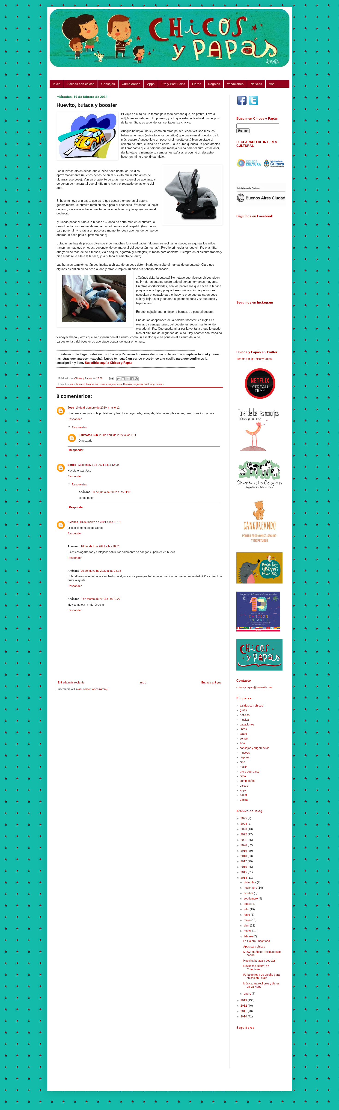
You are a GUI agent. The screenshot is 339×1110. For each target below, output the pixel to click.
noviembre (251, 887)
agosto (248, 903)
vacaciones (247, 724)
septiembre (251, 898)
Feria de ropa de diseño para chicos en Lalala (261, 976)
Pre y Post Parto (173, 84)
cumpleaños (247, 780)
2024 (244, 823)
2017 (244, 861)
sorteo (244, 738)
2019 (244, 850)
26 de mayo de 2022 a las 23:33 (101, 570)
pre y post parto (249, 771)
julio (247, 909)
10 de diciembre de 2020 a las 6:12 (97, 407)
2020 (244, 845)
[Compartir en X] (127, 378)
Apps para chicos (254, 946)
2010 (244, 1016)
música (244, 719)
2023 (244, 829)
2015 (244, 872)
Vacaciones (235, 84)
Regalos (214, 84)
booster (80, 384)
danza (244, 799)
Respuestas (79, 427)
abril (247, 925)
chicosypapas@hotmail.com (254, 687)
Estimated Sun (88, 435)
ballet (243, 795)
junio (247, 914)
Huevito (127, 384)
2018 (244, 856)
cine (242, 762)
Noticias (256, 84)
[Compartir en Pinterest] (136, 378)
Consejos (108, 84)
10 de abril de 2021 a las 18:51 (100, 546)
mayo (247, 920)
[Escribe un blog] (123, 378)
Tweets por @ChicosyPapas (254, 359)
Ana (272, 84)
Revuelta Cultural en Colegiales (256, 967)
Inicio (56, 84)
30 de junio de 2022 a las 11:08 (111, 492)
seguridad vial (141, 384)
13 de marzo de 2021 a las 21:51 (100, 522)
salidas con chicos (251, 705)
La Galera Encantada (256, 941)
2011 (244, 1011)
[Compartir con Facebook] (132, 378)
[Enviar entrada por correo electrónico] (111, 378)
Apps (151, 84)
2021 (244, 840)
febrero (248, 936)
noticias (245, 715)
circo (243, 776)
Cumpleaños (131, 84)
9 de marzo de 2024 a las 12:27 (100, 599)
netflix (243, 766)
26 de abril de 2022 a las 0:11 (117, 435)
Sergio (72, 464)
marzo (248, 931)
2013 (244, 1000)
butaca (90, 384)
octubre (249, 893)
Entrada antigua (211, 682)
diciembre (250, 882)
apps (243, 790)
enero (248, 993)
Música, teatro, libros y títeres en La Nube (261, 985)
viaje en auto (157, 384)
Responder (75, 419)
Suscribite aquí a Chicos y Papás (108, 362)
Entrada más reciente (71, 682)
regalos (244, 757)
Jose (71, 407)
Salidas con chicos (80, 84)
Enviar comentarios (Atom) (90, 689)
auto (72, 384)
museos (245, 752)
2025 (244, 818)
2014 (244, 877)
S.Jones (73, 522)
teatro (243, 733)
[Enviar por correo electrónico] (118, 378)
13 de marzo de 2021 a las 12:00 (98, 464)
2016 (244, 867)
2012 (244, 1005)
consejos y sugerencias (108, 384)
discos (244, 785)
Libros (196, 84)
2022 (244, 834)
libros (243, 729)
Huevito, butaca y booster (259, 960)
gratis (243, 710)
